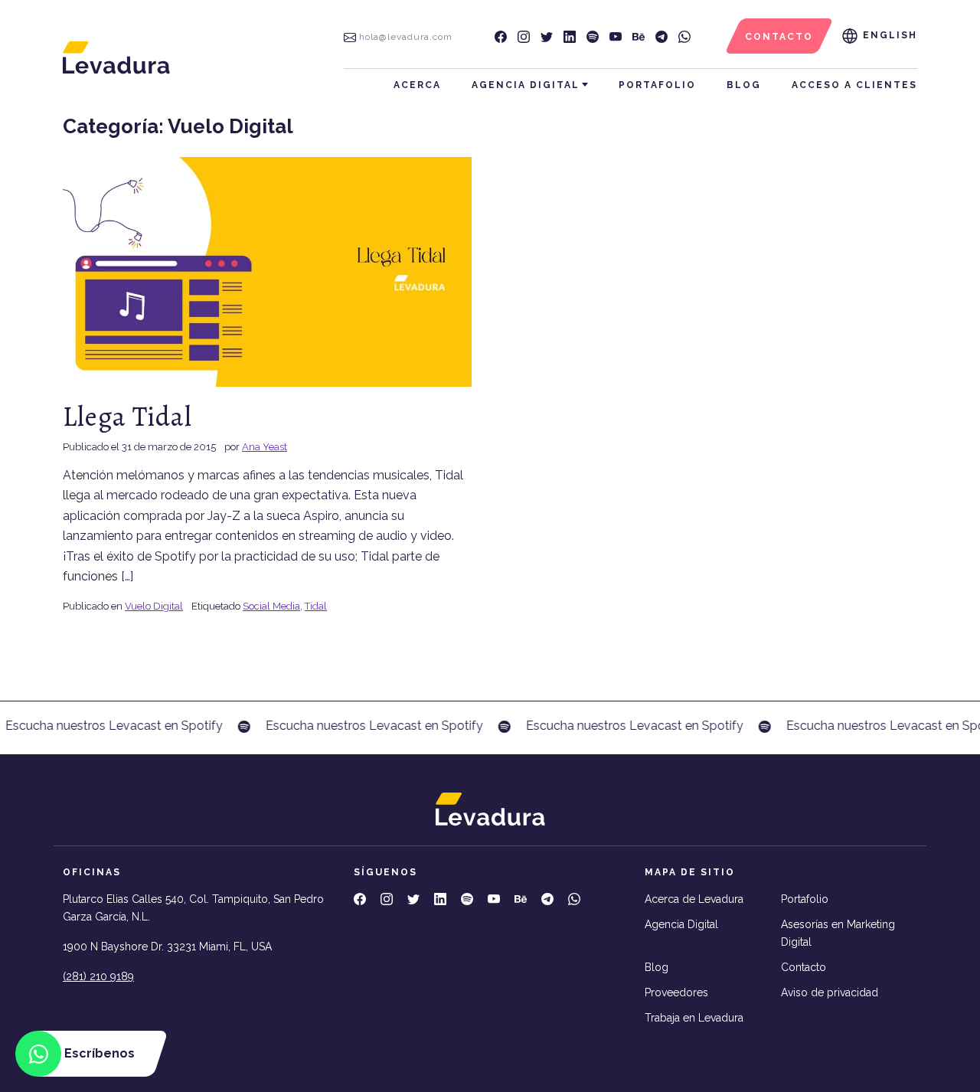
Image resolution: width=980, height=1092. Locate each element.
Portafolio (657, 85)
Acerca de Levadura (694, 899)
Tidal (316, 606)
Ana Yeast (264, 447)
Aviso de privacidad (829, 992)
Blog (744, 85)
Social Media (271, 606)
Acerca (417, 85)
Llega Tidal (127, 416)
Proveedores (676, 992)
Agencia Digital (526, 85)
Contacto (803, 967)
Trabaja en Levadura (694, 1018)
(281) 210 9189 (98, 976)
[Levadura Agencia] (116, 57)
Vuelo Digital (154, 606)
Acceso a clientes (854, 85)
